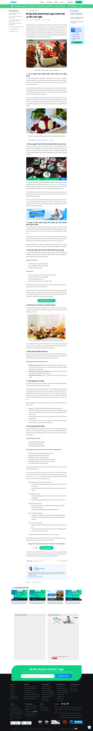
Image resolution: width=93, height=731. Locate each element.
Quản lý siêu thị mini (61, 686)
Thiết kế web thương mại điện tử (48, 694)
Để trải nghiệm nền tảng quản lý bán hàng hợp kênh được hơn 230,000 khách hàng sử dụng (46, 672)
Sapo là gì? (12, 688)
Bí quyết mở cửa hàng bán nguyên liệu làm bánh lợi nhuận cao (77, 18)
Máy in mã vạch (74, 688)
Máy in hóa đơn (74, 686)
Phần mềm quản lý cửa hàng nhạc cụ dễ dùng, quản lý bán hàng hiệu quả (55, 602)
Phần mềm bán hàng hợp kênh (30, 698)
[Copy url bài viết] (44, 561)
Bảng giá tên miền (45, 700)
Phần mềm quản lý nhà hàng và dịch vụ (32, 696)
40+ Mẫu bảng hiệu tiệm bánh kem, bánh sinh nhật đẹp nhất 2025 (76, 14)
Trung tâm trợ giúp (14, 706)
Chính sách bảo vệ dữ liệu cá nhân (16, 715)
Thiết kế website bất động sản (48, 692)
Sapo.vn (21, 729)
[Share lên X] (41, 561)
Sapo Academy (13, 698)
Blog (27, 10)
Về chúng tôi (12, 686)
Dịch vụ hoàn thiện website (15, 717)
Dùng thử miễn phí (46, 548)
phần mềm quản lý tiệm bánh (34, 476)
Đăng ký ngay (77, 42)
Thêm (61, 2)
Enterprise (56, 2)
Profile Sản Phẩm (13, 696)
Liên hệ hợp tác (43, 706)
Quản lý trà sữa (60, 700)
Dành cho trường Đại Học (45, 710)
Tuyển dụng (12, 694)
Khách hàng (49, 2)
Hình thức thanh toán (14, 708)
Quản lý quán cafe (60, 694)
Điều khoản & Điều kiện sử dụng (16, 712)
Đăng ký (79, 2)
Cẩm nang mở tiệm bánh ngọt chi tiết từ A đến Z (77, 22)
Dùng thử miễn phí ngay (46, 300)
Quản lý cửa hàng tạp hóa (62, 688)
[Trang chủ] (12, 6)
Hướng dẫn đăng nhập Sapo (16, 710)
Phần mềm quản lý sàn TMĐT (30, 692)
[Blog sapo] (68, 704)
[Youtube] (65, 704)
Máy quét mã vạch (74, 690)
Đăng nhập (70, 2)
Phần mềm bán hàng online (29, 688)
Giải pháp (42, 2)
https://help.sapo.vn (33, 706)
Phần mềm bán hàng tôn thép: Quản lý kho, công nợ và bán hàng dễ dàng (73, 602)
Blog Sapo (12, 690)
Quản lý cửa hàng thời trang (62, 690)
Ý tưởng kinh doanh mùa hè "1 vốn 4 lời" (44, 140)
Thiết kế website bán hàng (47, 686)
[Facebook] (62, 704)
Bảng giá (12, 692)
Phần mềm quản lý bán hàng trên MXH (32, 694)
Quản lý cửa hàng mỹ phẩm (62, 692)
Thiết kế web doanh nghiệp (47, 690)
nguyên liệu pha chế (53, 184)
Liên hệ (11, 719)
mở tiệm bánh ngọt (48, 552)
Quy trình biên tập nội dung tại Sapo (35, 576)
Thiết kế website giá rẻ (46, 696)
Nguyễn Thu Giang (39, 568)
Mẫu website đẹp (45, 698)
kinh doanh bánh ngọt (36, 582)
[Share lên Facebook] (34, 561)
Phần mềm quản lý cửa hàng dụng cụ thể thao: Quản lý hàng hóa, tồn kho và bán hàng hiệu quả (19, 602)
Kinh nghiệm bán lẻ (33, 10)
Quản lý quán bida (60, 696)
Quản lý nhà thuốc (60, 698)
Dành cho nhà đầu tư (44, 708)
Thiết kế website (27, 690)
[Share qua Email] (37, 561)
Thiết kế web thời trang (46, 688)
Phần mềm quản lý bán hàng (30, 686)
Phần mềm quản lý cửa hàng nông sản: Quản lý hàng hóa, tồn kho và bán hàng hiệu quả (37, 602)
